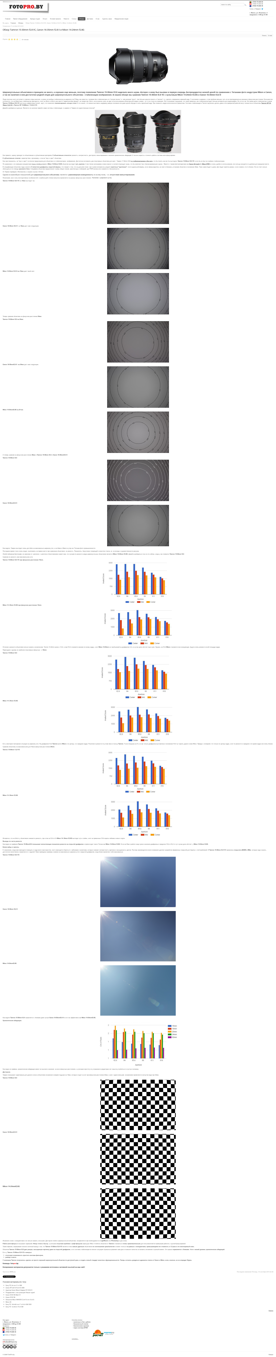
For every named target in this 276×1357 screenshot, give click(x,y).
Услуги (45, 19)
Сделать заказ (107, 19)
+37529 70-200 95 (257, 4)
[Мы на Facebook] (8, 1347)
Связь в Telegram (255, 9)
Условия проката (55, 19)
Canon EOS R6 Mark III (13, 1295)
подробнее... (75, 1339)
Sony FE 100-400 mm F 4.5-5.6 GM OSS (18, 1304)
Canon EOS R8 (10, 1297)
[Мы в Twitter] (4, 1347)
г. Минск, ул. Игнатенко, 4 (258, 13)
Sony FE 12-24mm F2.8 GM (14, 1307)
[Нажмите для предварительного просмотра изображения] (138, 65)
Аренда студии (35, 19)
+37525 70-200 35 (257, 6)
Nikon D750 (206, 164)
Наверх (271, 1311)
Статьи (74, 19)
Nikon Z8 (8, 1302)
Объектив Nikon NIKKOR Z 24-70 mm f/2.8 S (20, 1300)
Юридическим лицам (121, 19)
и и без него (148, 161)
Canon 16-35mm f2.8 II (39, 164)
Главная (7, 19)
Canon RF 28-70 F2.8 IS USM (15, 1288)
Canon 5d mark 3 (194, 164)
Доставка (90, 19)
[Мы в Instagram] (14, 1347)
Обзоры (81, 19)
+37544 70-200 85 (257, 2)
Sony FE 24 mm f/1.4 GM (14, 1285)
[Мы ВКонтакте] (11, 1347)
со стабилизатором (137, 161)
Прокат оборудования (20, 19)
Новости (66, 19)
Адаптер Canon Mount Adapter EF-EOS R (19, 1290)
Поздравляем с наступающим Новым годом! (20, 1292)
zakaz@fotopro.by (11, 1342)
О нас (98, 19)
